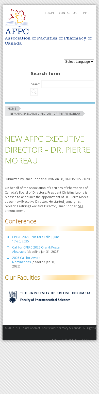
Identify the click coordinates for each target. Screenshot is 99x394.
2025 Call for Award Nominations (26, 260)
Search (36, 84)
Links (85, 13)
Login (49, 13)
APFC (17, 18)
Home (12, 108)
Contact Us (67, 13)
